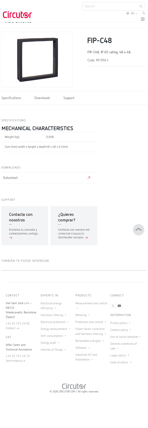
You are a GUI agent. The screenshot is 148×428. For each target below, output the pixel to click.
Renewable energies (88, 341)
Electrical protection (53, 322)
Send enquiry (14, 360)
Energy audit (49, 343)
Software (81, 348)
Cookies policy (119, 330)
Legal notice (118, 355)
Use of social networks (124, 337)
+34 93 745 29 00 (18, 323)
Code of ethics (119, 362)
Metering (81, 315)
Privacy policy (119, 323)
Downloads (42, 98)
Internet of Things (52, 349)
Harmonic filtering (52, 315)
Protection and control (89, 322)
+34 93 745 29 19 (18, 356)
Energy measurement (54, 329)
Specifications (11, 98)
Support (68, 98)
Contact (11, 328)
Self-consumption (52, 336)
